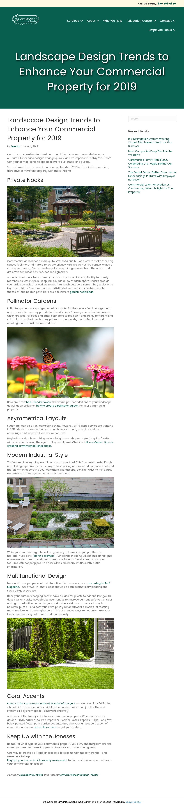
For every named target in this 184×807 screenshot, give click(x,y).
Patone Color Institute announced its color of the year (41, 703)
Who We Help (112, 21)
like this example (44, 556)
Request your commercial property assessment (37, 760)
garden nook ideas (81, 292)
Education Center (139, 21)
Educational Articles (31, 774)
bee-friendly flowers (39, 402)
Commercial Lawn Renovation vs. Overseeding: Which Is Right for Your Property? (151, 188)
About (91, 21)
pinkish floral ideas (45, 727)
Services (73, 21)
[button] (81, 20)
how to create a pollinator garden (57, 405)
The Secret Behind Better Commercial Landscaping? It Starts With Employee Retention (152, 175)
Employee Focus (160, 30)
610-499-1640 (167, 3)
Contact (166, 21)
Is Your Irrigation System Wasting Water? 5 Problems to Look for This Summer (150, 142)
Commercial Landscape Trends (78, 774)
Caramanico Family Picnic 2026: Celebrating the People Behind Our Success (150, 163)
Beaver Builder (133, 801)
